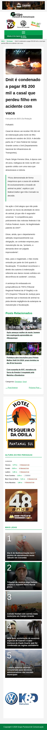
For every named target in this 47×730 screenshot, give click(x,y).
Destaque (10, 41)
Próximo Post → (35, 388)
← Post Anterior (12, 388)
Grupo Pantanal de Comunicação (31, 727)
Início (3, 41)
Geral (25, 382)
